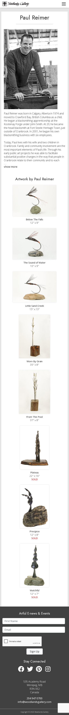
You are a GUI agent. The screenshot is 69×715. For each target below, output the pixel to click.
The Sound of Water (34, 262)
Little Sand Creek (34, 305)
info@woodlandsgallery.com (34, 702)
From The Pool (34, 416)
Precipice (35, 531)
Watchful (34, 590)
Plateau (34, 472)
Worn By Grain (35, 361)
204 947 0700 (34, 698)
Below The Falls (34, 219)
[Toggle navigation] (64, 3)
